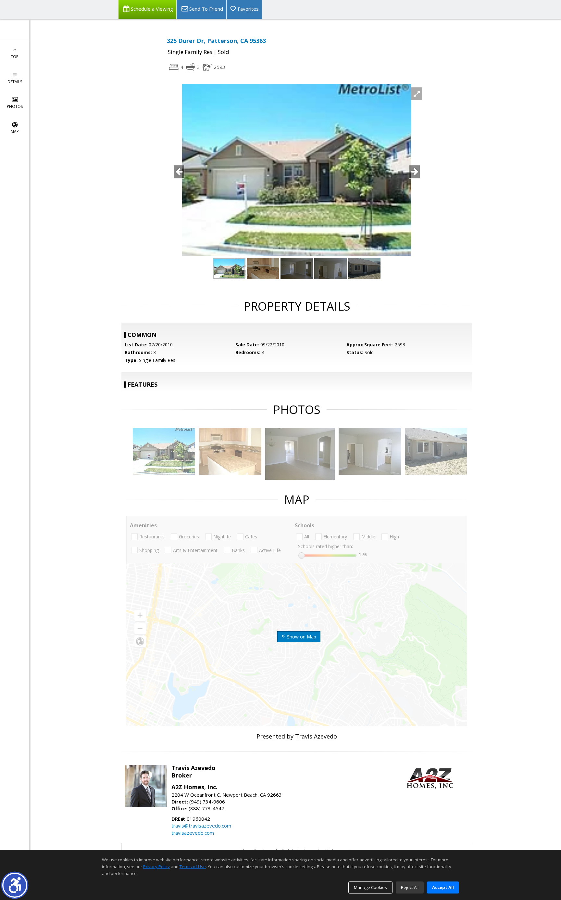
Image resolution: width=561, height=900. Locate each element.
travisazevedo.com (192, 832)
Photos (15, 106)
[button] (14, 885)
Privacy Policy (156, 866)
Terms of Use (193, 866)
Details (14, 81)
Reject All (409, 887)
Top (15, 56)
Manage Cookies (370, 887)
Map (15, 131)
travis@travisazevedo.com (201, 825)
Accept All (443, 887)
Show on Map (301, 637)
